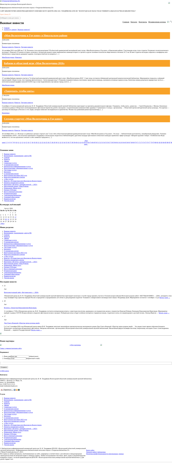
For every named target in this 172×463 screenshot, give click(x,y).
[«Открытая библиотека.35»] (10, 1)
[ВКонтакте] (15, 390)
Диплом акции (9, 200)
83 (162, 142)
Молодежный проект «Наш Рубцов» (16, 186)
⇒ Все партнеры (75, 345)
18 (32, 142)
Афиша (6, 161)
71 (138, 142)
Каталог (134, 22)
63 (122, 142)
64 (124, 142)
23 (42, 142)
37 (70, 142)
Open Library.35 (5, 14)
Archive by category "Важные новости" (17, 29)
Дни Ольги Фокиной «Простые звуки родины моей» (22, 323)
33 (62, 142)
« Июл (2, 223)
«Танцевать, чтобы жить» (19, 91)
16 (28, 142)
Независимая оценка (157, 22)
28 (52, 142)
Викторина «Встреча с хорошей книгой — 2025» (20, 184)
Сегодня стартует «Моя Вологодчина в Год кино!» (33, 118)
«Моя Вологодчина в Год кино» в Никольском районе (35, 35)
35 (66, 142)
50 (96, 142)
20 (36, 142)
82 (160, 142)
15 (26, 142)
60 (116, 142)
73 (142, 142)
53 (102, 142)
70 (136, 142)
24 (44, 142)
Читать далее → (164, 297)
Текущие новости (27, 47)
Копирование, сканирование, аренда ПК (18, 156)
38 (72, 142)
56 (108, 142)
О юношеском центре (11, 165)
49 (94, 142)
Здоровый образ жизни (12, 197)
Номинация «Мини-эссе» (12, 188)
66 (128, 142)
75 (146, 142)
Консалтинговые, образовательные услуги (18, 168)
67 (130, 142)
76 (148, 142)
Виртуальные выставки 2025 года (15, 175)
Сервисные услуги (10, 163)
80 (156, 142)
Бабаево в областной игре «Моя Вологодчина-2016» (34, 63)
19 (34, 142)
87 (170, 142)
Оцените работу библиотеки (96, 452)
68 (132, 142)
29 (54, 142)
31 (58, 142)
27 (50, 142)
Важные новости (8, 47)
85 (166, 142)
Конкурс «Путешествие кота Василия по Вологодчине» (23, 181)
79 (154, 142)
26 (48, 142)
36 (68, 142)
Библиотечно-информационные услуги (17, 166)
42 (80, 142)
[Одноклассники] (17, 390)
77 (150, 142)
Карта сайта (90, 450)
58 (112, 142)
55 (106, 142)
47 (90, 142)
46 (88, 142)
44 (84, 142)
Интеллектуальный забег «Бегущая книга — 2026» (21, 292)
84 (164, 142)
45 (86, 142)
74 (144, 142)
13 (22, 142)
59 (114, 142)
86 (168, 142)
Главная (126, 22)
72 (140, 142)
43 (82, 142)
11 (18, 142)
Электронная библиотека (12, 195)
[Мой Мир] (19, 390)
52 (100, 142)
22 (40, 142)
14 (24, 142)
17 (30, 142)
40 (76, 142)
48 (92, 142)
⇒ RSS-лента (4, 371)
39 (74, 142)
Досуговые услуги (10, 170)
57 (110, 142)
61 (118, 142)
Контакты (143, 22)
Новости (17, 47)
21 (38, 142)
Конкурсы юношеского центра (14, 177)
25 (46, 142)
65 (126, 142)
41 (78, 142)
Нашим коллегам (10, 199)
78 (152, 142)
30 (56, 142)
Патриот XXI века (10, 190)
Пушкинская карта (10, 193)
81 (158, 142)
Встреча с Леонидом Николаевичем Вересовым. (20, 308)
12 (20, 142)
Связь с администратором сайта (11, 348)
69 (134, 142)
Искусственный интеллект (13, 192)
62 (120, 142)
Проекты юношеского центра (14, 183)
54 (104, 142)
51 (98, 142)
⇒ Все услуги (8, 179)
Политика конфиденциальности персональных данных (105, 454)
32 (60, 142)
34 (64, 142)
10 (16, 142)
